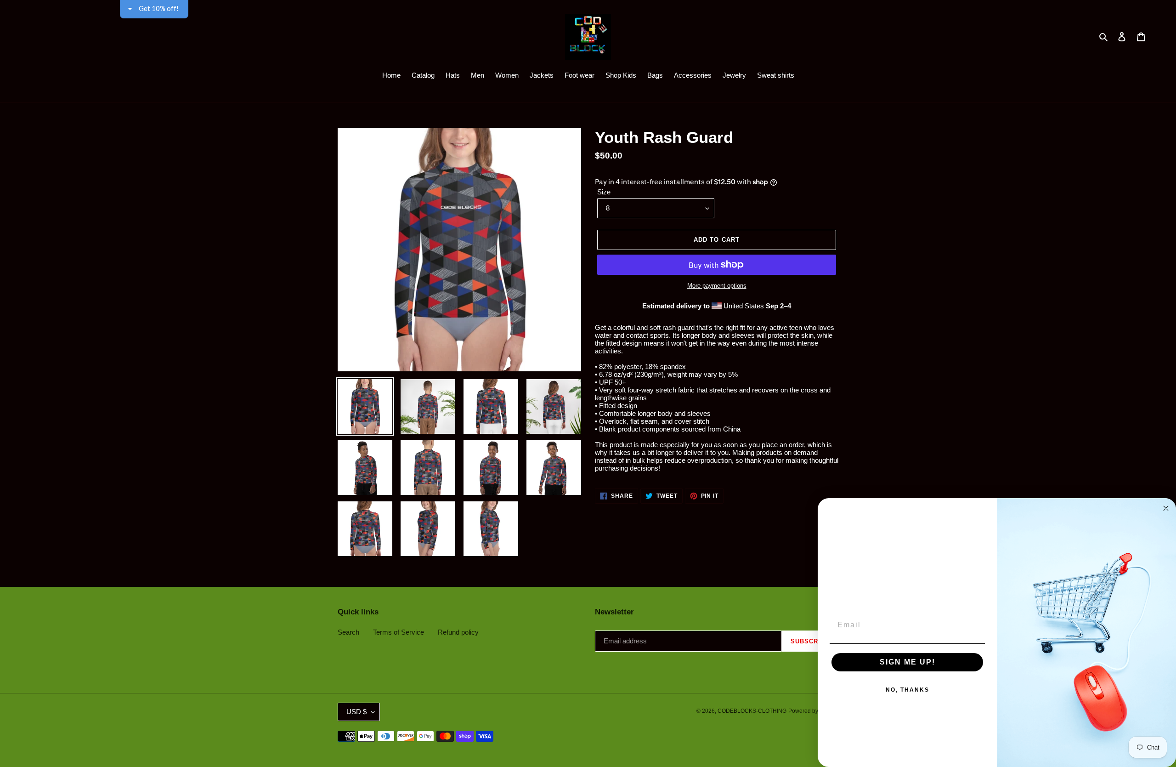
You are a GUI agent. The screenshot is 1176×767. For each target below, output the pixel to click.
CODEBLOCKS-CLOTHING (752, 711)
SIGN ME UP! (907, 662)
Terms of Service (398, 632)
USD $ (356, 712)
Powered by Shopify (813, 711)
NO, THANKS (907, 690)
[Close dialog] (1165, 508)
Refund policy (458, 632)
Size (604, 192)
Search (348, 632)
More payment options (716, 285)
